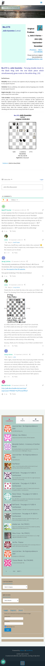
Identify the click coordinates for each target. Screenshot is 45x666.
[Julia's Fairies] (3, 2)
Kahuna (22, 650)
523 (14, 571)
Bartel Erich (6, 385)
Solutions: (5, 163)
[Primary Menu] (41, 2)
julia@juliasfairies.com (34, 59)
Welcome (36, 421)
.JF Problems (11, 13)
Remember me (10, 626)
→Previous (32, 50)
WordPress (29, 650)
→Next (39, 50)
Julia (6, 240)
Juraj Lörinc (6, 261)
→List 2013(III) (37, 52)
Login (41, 179)
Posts (23, 421)
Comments (9, 421)
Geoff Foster (16, 242)
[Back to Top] (22, 663)
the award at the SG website (15, 269)
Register (13, 610)
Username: (7, 616)
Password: (7, 621)
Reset (21, 610)
